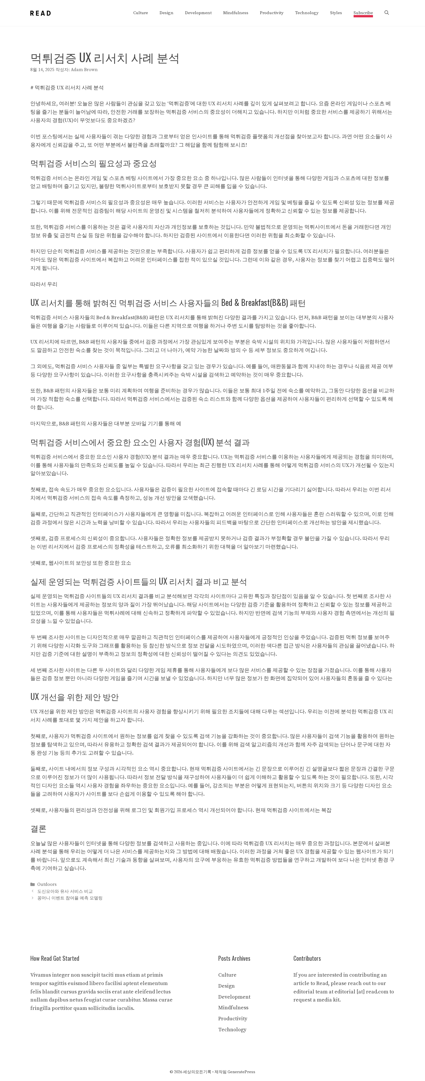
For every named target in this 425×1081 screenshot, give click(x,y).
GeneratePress (241, 1072)
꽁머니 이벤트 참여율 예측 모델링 (70, 898)
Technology (307, 13)
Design (166, 13)
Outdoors (47, 885)
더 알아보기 (250, 547)
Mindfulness (235, 13)
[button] (387, 13)
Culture (140, 13)
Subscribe (363, 13)
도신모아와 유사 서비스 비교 (65, 891)
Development (198, 13)
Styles (336, 13)
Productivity (272, 13)
